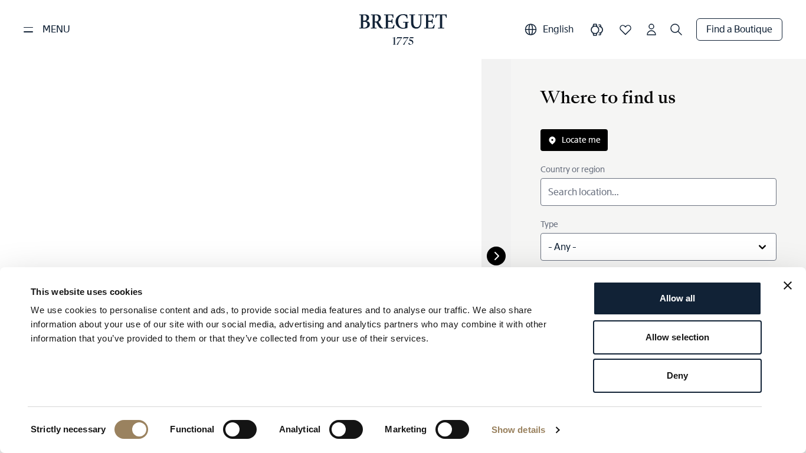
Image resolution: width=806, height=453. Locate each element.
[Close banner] (788, 285)
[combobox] (658, 247)
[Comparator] (597, 29)
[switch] (240, 429)
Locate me (581, 139)
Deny (677, 375)
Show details (518, 430)
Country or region (572, 169)
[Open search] (676, 29)
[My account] (651, 29)
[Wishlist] (625, 29)
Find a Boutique (739, 29)
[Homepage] (403, 29)
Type (549, 224)
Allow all (678, 298)
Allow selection (678, 337)
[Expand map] (496, 256)
